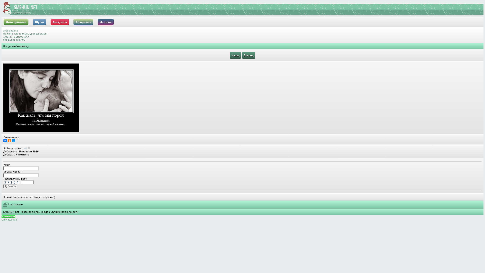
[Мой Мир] (13, 140)
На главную (15, 204)
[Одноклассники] (9, 140)
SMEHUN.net (11, 211)
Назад (235, 55)
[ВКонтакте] (5, 140)
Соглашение (9, 219)
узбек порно (10, 30)
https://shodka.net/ (14, 39)
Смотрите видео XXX (16, 36)
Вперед (248, 55)
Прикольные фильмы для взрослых (25, 33)
